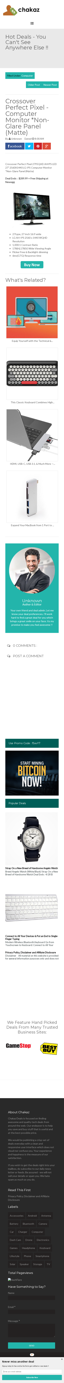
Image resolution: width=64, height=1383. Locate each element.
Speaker (24, 1264)
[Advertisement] (34, 57)
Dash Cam (15, 1239)
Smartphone (42, 1256)
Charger (22, 1231)
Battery (14, 1223)
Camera (43, 1223)
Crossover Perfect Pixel (18, 164)
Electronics (43, 1239)
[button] (32, 1362)
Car (12, 1231)
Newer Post (50, 84)
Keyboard (44, 1247)
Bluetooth (28, 1223)
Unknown (16, 138)
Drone (28, 1239)
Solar (12, 1264)
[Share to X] (29, 146)
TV (48, 1264)
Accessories (16, 1215)
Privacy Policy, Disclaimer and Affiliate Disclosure (30, 952)
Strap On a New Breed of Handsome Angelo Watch (31, 868)
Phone (27, 1256)
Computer (27, 75)
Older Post (34, 84)
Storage (37, 1264)
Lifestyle (14, 1256)
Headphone (28, 1247)
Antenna (46, 1215)
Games (14, 1247)
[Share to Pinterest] (38, 146)
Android (32, 1215)
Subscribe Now (32, 1377)
